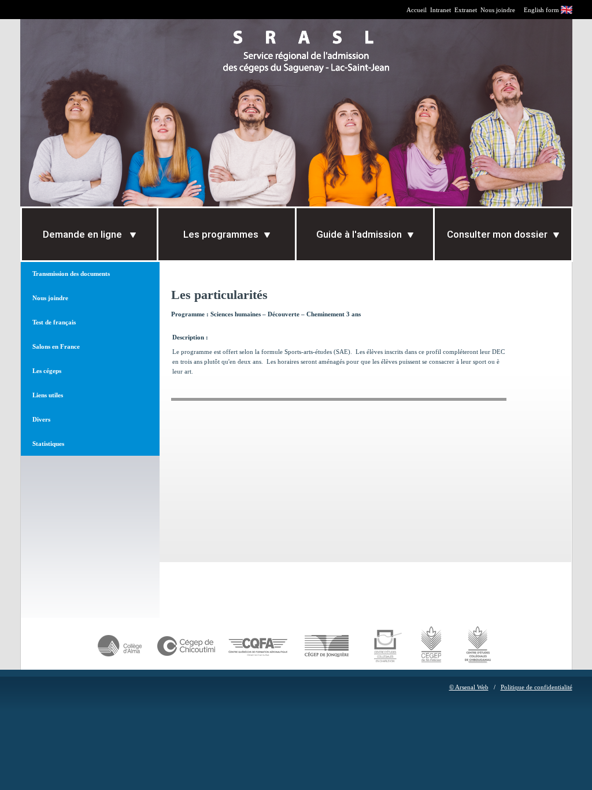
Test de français (54, 322)
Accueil (416, 9)
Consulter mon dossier (497, 234)
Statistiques (48, 443)
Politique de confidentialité (536, 687)
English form (541, 9)
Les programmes (220, 234)
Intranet (440, 9)
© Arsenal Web (469, 687)
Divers (41, 419)
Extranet (465, 9)
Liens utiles (47, 395)
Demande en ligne (83, 234)
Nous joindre (497, 9)
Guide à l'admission (359, 234)
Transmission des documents (71, 273)
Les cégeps (46, 370)
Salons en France (56, 346)
